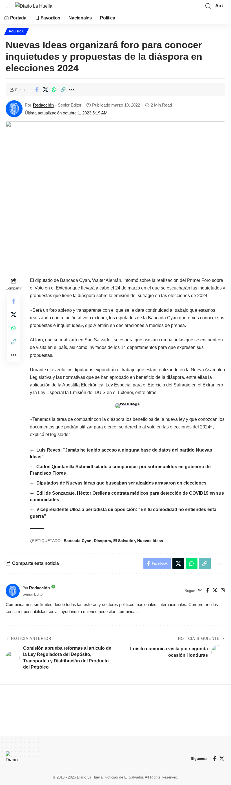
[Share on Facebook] (37, 89)
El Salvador (124, 540)
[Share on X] (45, 89)
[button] (10, 6)
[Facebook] (208, 591)
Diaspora (102, 540)
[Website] (200, 591)
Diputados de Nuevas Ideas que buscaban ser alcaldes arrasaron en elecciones (122, 483)
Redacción (43, 105)
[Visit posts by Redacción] (14, 108)
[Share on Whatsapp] (54, 89)
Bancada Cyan (78, 540)
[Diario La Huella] (33, 6)
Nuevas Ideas (150, 540)
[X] (215, 591)
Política (16, 31)
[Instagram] (222, 591)
